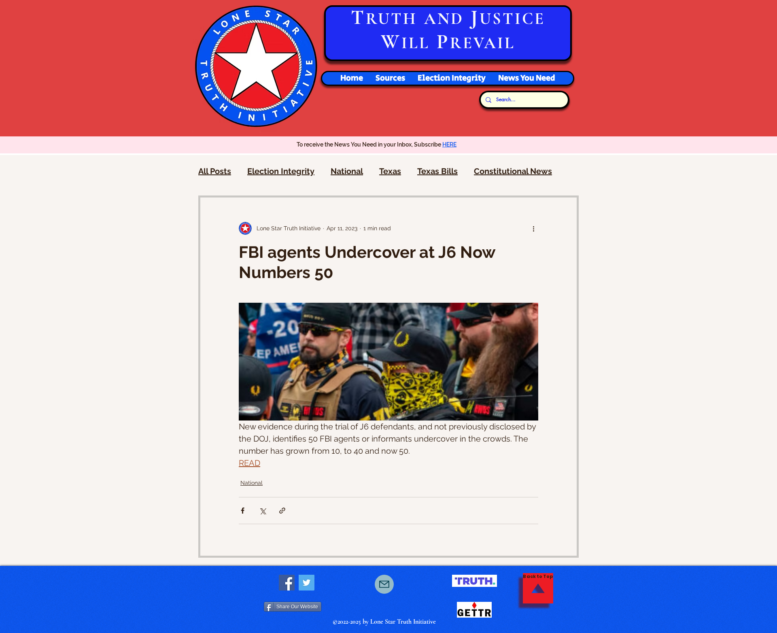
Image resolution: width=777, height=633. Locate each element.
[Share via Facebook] (242, 510)
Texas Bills (437, 171)
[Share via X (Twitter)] (262, 510)
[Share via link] (282, 510)
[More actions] (533, 228)
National (347, 171)
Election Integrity (280, 171)
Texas (390, 171)
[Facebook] (287, 583)
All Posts (214, 171)
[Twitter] (306, 583)
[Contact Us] (384, 584)
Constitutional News (513, 171)
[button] (451, 78)
